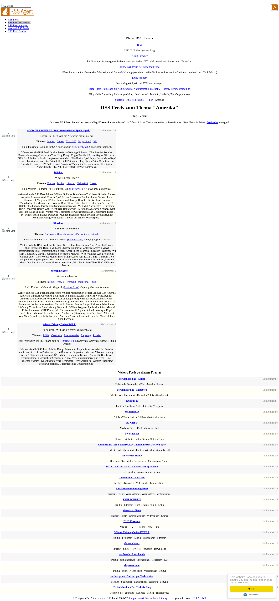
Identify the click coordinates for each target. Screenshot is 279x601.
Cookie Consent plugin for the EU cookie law (251, 594)
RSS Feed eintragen (18, 25)
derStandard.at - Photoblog (132, 389)
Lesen (93, 183)
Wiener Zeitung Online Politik (59, 324)
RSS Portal (13, 19)
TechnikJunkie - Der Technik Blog (132, 587)
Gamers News (132, 543)
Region (149, 99)
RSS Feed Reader (17, 31)
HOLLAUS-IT (198, 598)
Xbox (59, 234)
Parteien (97, 335)
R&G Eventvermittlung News (132, 488)
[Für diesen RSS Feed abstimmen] (8, 135)
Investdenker (132, 433)
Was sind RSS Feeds (18, 28)
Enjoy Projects (139, 77)
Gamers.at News (132, 510)
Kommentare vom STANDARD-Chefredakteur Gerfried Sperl (132, 444)
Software (49, 234)
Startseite (119, 99)
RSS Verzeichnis (135, 99)
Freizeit (51, 183)
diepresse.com (132, 565)
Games (60, 141)
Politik (94, 281)
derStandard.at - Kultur (132, 378)
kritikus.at (132, 400)
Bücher (60, 183)
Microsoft (69, 234)
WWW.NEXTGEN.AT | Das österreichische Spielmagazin (58, 130)
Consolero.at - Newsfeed (132, 477)
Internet (51, 141)
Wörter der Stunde (132, 455)
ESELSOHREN (132, 499)
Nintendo (94, 234)
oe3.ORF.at (132, 422)
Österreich (56, 335)
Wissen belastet (59, 270)
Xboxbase (58, 223)
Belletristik (82, 183)
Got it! (251, 589)
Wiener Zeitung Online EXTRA (132, 532)
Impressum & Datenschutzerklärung (148, 598)
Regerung (86, 335)
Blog (139, 45)
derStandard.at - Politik (132, 554)
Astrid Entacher (140, 56)
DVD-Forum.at (132, 521)
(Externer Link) (80, 147)
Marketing (83, 281)
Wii (95, 141)
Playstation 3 (84, 141)
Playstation (81, 234)
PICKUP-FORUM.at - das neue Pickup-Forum (132, 466)
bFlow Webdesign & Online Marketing (140, 67)
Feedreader (212, 122)
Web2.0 (60, 281)
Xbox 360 (71, 141)
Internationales (71, 335)
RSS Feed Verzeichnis (19, 22)
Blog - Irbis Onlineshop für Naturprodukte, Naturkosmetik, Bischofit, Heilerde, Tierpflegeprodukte (139, 88)
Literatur (71, 183)
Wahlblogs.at (132, 411)
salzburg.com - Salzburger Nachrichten (131, 576)
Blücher (58, 172)
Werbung (71, 281)
